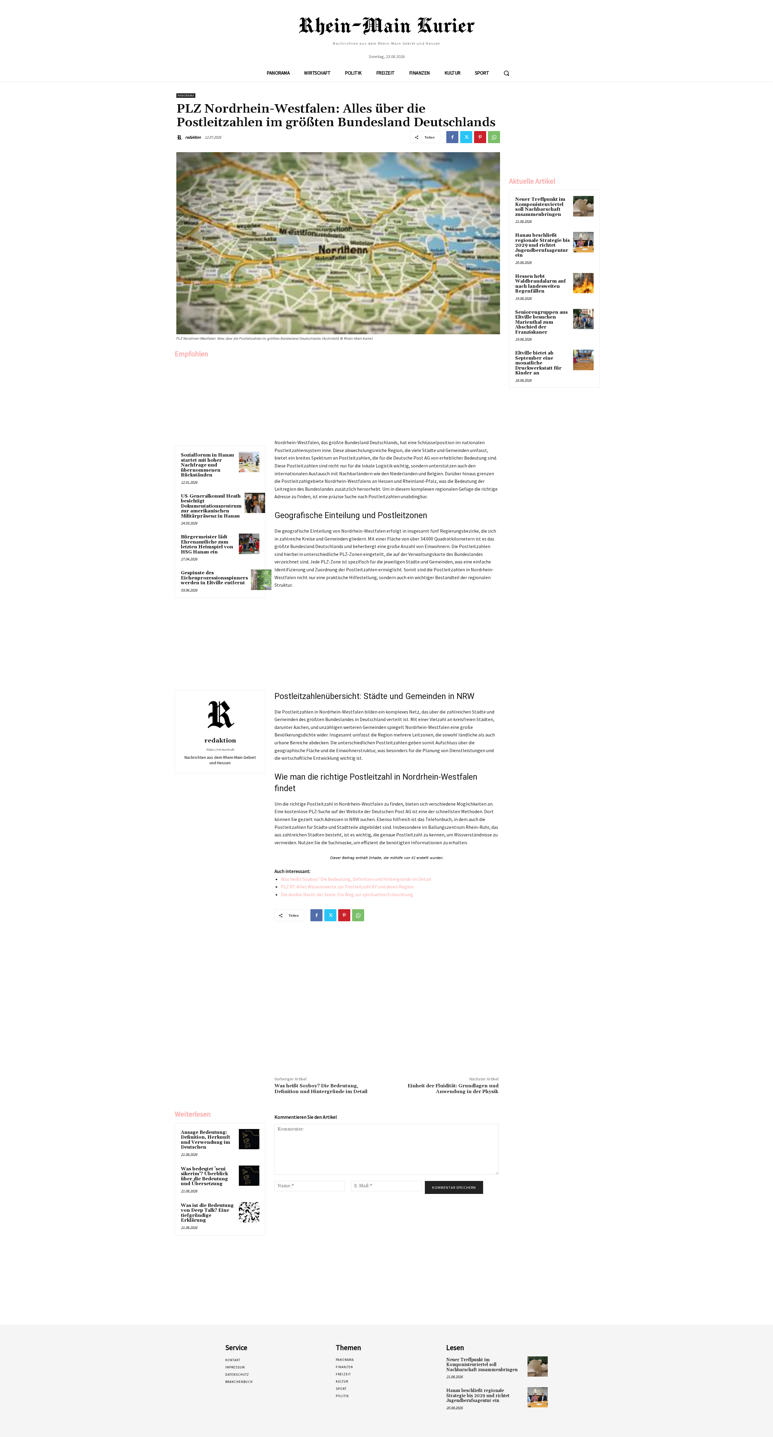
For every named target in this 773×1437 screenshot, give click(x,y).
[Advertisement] (220, 400)
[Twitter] (466, 137)
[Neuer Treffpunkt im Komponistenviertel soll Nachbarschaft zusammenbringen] (583, 206)
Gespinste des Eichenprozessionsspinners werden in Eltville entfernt (214, 578)
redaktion (193, 137)
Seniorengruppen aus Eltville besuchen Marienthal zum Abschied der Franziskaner (541, 322)
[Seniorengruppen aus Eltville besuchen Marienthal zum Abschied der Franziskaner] (583, 319)
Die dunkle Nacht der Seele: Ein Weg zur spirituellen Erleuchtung (347, 894)
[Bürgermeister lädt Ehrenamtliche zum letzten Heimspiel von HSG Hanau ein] (249, 544)
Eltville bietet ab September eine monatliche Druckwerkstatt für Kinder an (538, 363)
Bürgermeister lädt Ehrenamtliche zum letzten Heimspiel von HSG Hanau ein (207, 544)
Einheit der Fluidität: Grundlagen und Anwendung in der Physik (453, 1089)
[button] (506, 73)
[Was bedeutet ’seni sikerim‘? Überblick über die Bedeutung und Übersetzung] (249, 1176)
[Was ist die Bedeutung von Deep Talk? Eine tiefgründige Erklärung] (249, 1212)
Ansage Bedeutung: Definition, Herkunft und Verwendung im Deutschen (205, 1140)
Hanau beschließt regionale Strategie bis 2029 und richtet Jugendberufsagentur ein (542, 245)
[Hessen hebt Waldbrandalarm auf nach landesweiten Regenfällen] (583, 283)
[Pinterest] (480, 137)
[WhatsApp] (494, 137)
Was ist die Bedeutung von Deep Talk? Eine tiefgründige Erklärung (207, 1213)
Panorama (186, 96)
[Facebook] (452, 137)
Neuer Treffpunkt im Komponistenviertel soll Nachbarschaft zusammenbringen (540, 207)
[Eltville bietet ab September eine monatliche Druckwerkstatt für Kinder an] (583, 360)
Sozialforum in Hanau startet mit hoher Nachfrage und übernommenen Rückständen (207, 465)
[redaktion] (180, 137)
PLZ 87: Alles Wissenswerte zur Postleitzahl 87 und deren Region (347, 887)
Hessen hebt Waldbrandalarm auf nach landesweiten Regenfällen (540, 284)
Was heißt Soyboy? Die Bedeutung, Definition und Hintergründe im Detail (356, 879)
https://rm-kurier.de (220, 749)
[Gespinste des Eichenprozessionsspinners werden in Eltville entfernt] (261, 579)
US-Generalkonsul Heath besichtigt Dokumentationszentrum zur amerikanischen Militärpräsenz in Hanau (211, 506)
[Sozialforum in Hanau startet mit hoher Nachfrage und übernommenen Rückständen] (249, 462)
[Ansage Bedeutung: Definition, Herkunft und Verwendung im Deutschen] (249, 1139)
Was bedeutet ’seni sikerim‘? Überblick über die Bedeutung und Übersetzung (204, 1176)
